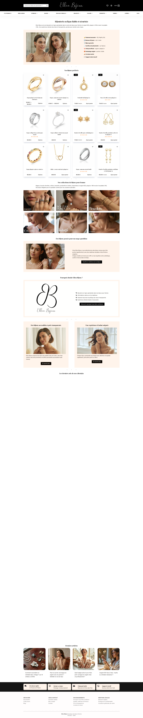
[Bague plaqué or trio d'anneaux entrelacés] (34, 84)
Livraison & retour (78, 705)
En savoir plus (46, 363)
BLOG (138, 13)
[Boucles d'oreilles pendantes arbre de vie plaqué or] (108, 119)
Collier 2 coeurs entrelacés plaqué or (59, 169)
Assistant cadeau (52, 699)
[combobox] (35, 5)
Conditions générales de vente (106, 703)
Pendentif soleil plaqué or (84, 97)
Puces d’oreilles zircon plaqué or (108, 97)
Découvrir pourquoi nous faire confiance (92, 304)
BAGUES (46, 13)
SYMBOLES (33, 13)
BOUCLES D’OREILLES (61, 13)
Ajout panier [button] (89, 103)
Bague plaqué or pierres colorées (34, 169)
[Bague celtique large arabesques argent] (34, 119)
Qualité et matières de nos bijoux (92, 262)
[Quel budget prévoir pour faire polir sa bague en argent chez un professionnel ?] (84, 659)
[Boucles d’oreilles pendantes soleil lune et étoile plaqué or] (108, 155)
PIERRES (115, 13)
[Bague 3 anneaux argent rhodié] (84, 155)
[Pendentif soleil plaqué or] (84, 84)
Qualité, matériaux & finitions (80, 701)
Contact (50, 703)
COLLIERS (89, 13)
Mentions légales (102, 699)
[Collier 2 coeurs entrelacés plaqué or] (59, 155)
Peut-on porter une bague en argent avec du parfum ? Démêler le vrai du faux (58, 674)
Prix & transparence (78, 703)
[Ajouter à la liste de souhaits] (43, 75)
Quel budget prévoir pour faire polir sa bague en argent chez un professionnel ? (83, 674)
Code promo (26, 701)
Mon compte (51, 701)
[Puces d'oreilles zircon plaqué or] (108, 84)
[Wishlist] (107, 6)
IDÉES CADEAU (21, 13)
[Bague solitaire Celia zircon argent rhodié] (59, 119)
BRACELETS (76, 13)
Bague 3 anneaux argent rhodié (83, 169)
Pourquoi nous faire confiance (81, 699)
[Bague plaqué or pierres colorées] (34, 155)
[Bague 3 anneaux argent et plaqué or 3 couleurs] (59, 84)
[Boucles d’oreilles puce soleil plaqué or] (84, 119)
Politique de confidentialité (105, 701)
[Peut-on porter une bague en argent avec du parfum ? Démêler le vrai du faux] (59, 659)
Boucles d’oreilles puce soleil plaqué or (83, 133)
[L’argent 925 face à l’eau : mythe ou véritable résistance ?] (109, 659)
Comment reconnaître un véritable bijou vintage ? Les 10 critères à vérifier (34, 674)
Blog (24, 703)
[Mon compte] (111, 5)
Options (40, 103)
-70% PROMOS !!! (7, 13)
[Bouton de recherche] (47, 5)
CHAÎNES (127, 13)
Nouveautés (26, 699)
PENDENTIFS (102, 13)
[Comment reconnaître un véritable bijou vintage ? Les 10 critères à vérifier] (34, 659)
